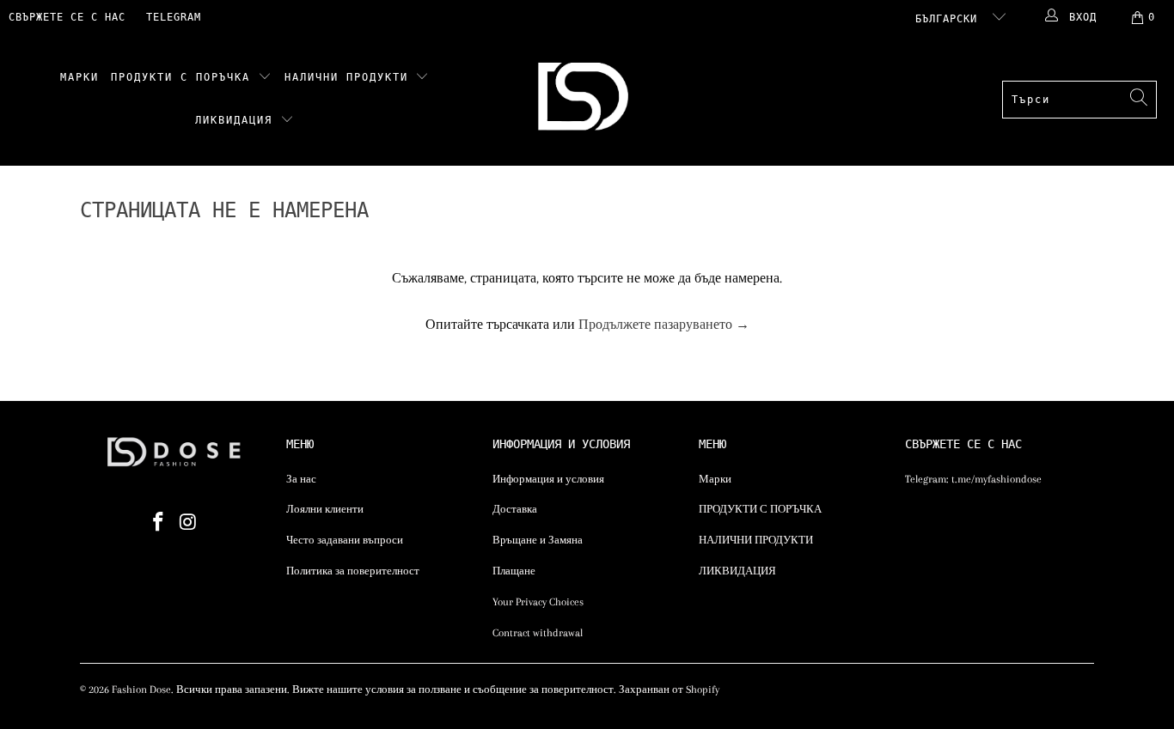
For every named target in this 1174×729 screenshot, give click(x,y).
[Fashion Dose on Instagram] (189, 523)
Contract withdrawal (537, 633)
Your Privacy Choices (538, 602)
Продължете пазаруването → (663, 324)
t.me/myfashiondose (996, 479)
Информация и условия (548, 479)
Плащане (513, 571)
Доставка (514, 509)
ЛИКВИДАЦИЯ (237, 120)
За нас (301, 479)
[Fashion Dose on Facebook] (159, 523)
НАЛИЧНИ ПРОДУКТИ (350, 77)
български (949, 19)
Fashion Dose (141, 689)
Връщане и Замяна (537, 540)
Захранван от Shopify (669, 689)
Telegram (173, 17)
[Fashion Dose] (586, 100)
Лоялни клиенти (325, 509)
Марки (79, 77)
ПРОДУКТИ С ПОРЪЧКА (184, 77)
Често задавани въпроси (344, 540)
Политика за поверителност (352, 571)
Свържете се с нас (67, 17)
